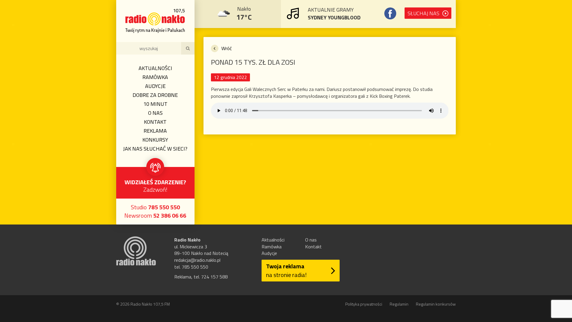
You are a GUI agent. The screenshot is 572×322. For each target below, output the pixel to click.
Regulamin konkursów (436, 304)
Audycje (155, 86)
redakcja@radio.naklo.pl (197, 260)
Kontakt (155, 122)
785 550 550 (164, 207)
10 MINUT (155, 104)
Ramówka (155, 77)
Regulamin (399, 304)
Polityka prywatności (363, 304)
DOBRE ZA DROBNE (155, 95)
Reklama (155, 131)
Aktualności (155, 68)
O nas (155, 113)
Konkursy (155, 140)
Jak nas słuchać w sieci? (155, 149)
